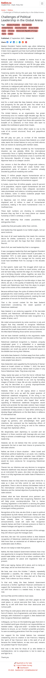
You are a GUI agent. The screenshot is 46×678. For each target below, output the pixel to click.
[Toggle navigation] (42, 4)
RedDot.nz (6, 2)
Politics (10, 10)
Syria (4, 34)
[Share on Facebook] (7, 42)
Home (3, 10)
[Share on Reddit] (23, 42)
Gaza (4, 31)
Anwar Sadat (33, 28)
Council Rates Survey (24, 665)
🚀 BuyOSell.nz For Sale (23, 663)
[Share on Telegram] (20, 42)
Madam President (13, 25)
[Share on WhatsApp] (17, 42)
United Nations (7, 28)
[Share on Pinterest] (26, 42)
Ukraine (11, 31)
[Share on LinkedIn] (14, 42)
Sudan (10, 34)
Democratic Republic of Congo (27, 31)
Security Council (20, 28)
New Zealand (26, 25)
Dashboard (24, 668)
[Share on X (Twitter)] (11, 42)
